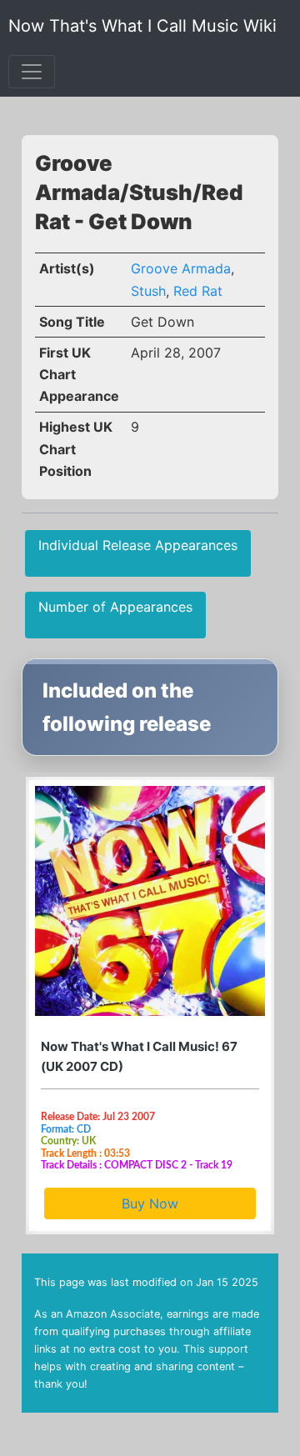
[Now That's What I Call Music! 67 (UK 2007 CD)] (150, 901)
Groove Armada (181, 268)
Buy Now (150, 1203)
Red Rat (197, 291)
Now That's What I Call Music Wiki (142, 26)
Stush (148, 291)
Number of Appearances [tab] (115, 606)
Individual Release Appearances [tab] (138, 545)
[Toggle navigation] (31, 71)
